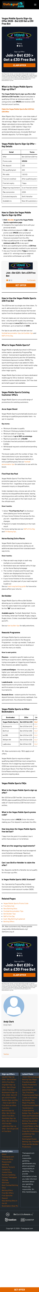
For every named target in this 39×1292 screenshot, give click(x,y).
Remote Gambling (8, 1175)
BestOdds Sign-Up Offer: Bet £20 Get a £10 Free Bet (9, 1120)
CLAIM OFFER (19, 65)
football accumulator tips (11, 333)
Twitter (6, 1054)
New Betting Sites (10, 908)
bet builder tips (27, 333)
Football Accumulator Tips (13, 911)
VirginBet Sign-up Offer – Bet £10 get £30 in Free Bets (9, 1087)
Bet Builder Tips (9, 914)
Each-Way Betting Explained (14, 919)
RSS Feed (5, 1182)
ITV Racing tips (10, 531)
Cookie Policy (7, 1172)
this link (11, 220)
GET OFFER (20, 285)
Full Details (31, 280)
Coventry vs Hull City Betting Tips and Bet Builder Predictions (30, 1120)
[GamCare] (10, 1221)
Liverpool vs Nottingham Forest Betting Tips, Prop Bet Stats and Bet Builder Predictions (30, 1141)
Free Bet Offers (8, 1193)
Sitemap (5, 1180)
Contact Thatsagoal (9, 1177)
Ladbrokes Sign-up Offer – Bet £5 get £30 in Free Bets (10, 1128)
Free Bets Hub (8, 906)
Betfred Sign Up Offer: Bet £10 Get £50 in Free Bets (8, 1113)
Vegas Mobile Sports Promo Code (15, 903)
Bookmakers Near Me (10, 1206)
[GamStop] (27, 1221)
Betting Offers (8, 921)
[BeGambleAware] (23, 1215)
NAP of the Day (7, 336)
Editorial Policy (7, 1159)
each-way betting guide (17, 586)
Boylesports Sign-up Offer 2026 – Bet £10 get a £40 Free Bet (9, 1095)
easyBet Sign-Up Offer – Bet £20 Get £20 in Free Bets (9, 1079)
